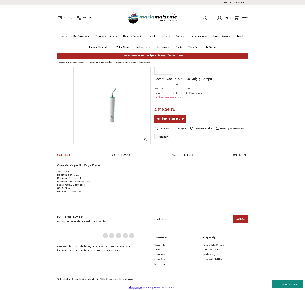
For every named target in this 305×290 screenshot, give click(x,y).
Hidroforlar (180, 84)
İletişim (157, 249)
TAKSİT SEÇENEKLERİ (182, 155)
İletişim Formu (160, 254)
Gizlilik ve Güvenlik (211, 249)
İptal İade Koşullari (211, 254)
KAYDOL (240, 219)
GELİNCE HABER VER (170, 119)
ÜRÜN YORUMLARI (121, 155)
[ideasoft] (135, 287)
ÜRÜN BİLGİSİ (64, 155)
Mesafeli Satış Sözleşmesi (214, 245)
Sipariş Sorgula (161, 259)
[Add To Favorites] (201, 129)
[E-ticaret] (152, 287)
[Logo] (152, 18)
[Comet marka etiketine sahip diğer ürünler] (163, 71)
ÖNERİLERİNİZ (240, 155)
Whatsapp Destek (290, 284)
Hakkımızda (159, 245)
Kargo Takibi (160, 263)
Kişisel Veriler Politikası (213, 259)
